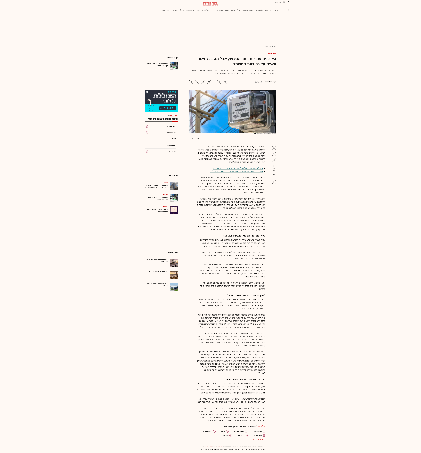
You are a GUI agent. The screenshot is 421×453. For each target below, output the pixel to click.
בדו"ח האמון (208, 447)
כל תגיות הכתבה (260, 439)
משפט (227, 10)
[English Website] (288, 10)
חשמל (223, 431)
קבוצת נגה (258, 435)
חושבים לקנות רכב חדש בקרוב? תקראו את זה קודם (157, 65)
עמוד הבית (273, 46)
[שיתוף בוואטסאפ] (197, 82)
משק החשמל (271, 53)
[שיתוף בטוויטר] (191, 82)
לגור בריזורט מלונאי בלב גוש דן (157, 272)
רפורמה (225, 435)
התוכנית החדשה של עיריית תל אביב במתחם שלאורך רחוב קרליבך (237, 171)
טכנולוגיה (220, 10)
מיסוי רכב (165, 195)
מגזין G (182, 10)
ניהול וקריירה (205, 10)
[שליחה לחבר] (209, 82)
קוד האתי (220, 447)
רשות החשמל (207, 431)
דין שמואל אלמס (270, 82)
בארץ (266, 46)
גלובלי (213, 10)
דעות (198, 10)
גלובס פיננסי (268, 10)
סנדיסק (166, 183)
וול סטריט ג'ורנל (166, 10)
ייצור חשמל (241, 435)
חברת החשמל (239, 431)
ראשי (276, 10)
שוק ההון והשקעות (247, 10)
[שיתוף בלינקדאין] (274, 166)
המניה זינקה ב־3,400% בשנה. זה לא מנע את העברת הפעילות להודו (156, 186)
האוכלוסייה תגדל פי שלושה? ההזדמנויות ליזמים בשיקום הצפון (238, 168)
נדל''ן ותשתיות (235, 10)
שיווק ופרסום (190, 10)
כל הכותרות (259, 10)
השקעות (165, 207)
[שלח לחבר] (274, 172)
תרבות (175, 10)
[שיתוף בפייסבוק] (203, 82)
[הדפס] (225, 82)
